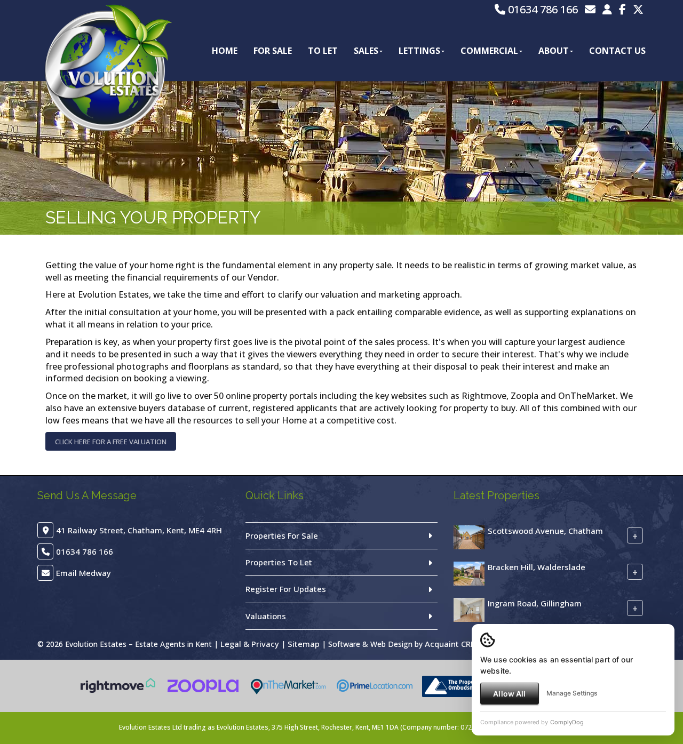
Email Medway (83, 572)
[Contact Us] (607, 9)
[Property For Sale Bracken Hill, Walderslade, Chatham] (469, 572)
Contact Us (617, 51)
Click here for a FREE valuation (110, 441)
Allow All (509, 693)
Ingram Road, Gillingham (535, 602)
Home (224, 51)
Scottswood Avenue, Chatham (545, 530)
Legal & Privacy (249, 643)
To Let (323, 51)
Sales (366, 51)
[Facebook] (622, 9)
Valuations (265, 616)
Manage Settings (571, 693)
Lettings (419, 51)
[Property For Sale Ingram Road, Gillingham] (469, 608)
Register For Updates (285, 588)
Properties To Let (278, 562)
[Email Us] (590, 9)
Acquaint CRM (451, 643)
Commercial (489, 51)
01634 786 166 (541, 9)
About (553, 51)
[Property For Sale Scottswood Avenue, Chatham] (469, 536)
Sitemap (304, 643)
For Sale (272, 51)
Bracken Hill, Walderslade (536, 566)
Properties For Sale (281, 535)
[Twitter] (638, 9)
